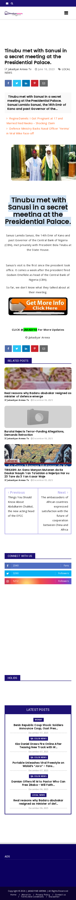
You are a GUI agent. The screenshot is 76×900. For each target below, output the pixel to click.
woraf (38, 719)
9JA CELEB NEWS (38, 738)
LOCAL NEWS (38, 795)
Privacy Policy (43, 895)
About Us (26, 895)
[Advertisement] (38, 33)
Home (13, 895)
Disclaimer (54, 897)
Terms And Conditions (32, 897)
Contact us (60, 895)
